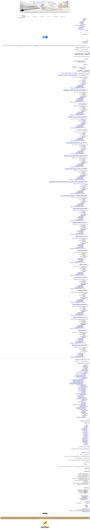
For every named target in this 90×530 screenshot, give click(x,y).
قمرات (81, 279)
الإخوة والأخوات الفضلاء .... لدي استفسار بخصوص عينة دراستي (73, 195)
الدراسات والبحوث (82, 378)
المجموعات (81, 21)
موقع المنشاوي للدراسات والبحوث (82, 372)
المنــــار (81, 224)
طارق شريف (85, 435)
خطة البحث (83, 391)
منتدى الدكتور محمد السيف (80, 408)
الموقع (84, 373)
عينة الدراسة (83, 392)
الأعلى (79, 363)
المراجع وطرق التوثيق (81, 397)
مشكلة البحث (83, 389)
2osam (82, 210)
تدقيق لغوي (83, 411)
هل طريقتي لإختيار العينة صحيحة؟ (79, 304)
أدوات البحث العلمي (84, 386)
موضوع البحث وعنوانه (81, 388)
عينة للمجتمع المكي (82, 330)
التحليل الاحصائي (82, 394)
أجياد (84, 414)
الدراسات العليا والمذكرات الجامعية (77, 379)
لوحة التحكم (85, 365)
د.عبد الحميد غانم (85, 437)
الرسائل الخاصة (85, 366)
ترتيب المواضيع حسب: (86, 458)
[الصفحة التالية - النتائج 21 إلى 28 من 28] (82, 47)
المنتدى (23, 16)
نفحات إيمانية (83, 402)
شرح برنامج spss (80, 396)
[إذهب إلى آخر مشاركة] (74, 87)
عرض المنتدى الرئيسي (81, 61)
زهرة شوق (81, 306)
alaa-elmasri (81, 144)
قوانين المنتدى (87, 501)
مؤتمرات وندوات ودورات (81, 384)
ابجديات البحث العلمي (81, 387)
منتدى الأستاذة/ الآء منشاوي (80, 407)
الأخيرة (79, 47)
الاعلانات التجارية (85, 410)
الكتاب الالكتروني (82, 385)
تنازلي (85, 464)
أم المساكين (85, 434)
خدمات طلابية (83, 412)
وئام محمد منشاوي (84, 428)
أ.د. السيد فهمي (85, 438)
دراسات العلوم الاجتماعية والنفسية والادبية (76, 382)
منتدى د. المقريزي (82, 409)
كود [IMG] (86, 497)
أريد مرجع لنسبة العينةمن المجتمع (79, 317)
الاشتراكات (86, 367)
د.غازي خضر (85, 431)
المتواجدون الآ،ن (80, 29)
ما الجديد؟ (23, 15)
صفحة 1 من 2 (87, 47)
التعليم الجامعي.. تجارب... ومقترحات (79, 404)
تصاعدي (84, 463)
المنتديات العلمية (85, 377)
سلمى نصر (81, 238)
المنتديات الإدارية (85, 415)
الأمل (82, 252)
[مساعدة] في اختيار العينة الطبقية (79, 222)
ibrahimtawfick (85, 441)
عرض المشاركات (74, 67)
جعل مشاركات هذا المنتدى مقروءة (79, 60)
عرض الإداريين (80, 28)
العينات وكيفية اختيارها (81, 250)
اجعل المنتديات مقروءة (79, 25)
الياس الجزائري (85, 432)
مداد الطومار (80, 197)
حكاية (82, 170)
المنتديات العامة (85, 399)
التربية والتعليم (82, 405)
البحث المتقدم (85, 34)
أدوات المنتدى (86, 58)
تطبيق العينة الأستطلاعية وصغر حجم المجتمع (73, 155)
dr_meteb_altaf (85, 444)
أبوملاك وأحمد (80, 319)
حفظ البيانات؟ (64, 5)
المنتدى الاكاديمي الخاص (83, 406)
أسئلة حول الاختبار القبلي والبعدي (79, 208)
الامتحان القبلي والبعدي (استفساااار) (79, 345)
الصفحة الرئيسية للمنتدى (83, 370)
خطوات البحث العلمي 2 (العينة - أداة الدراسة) (67, 75)
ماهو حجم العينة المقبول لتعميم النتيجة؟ (74, 142)
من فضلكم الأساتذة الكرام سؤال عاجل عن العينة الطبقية (74, 89)
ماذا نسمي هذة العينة (82, 129)
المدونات (86, 30)
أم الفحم (86, 426)
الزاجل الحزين (80, 292)
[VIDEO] (86, 498)
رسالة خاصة (81, 218)
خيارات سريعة (83, 26)
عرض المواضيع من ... (86, 454)
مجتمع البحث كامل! (82, 103)
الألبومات (81, 22)
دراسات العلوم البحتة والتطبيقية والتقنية (76, 383)
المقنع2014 (81, 157)
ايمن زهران (86, 433)
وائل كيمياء (86, 436)
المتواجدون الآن (85, 368)
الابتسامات (86, 496)
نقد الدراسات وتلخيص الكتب (80, 398)
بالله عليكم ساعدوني (79, 236)
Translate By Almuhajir (86, 511)
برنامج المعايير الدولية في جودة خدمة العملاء (77, 116)
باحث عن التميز (85, 440)
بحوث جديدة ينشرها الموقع (80, 376)
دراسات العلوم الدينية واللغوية (78, 381)
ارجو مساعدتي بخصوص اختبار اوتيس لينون (74, 168)
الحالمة (81, 105)
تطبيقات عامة (83, 24)
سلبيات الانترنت (80, 401)
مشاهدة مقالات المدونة (79, 86)
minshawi (81, 77)
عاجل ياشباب (80, 290)
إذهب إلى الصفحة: (84, 49)
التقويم (84, 19)
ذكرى (82, 266)
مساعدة (66, 2)
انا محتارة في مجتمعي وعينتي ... (79, 277)
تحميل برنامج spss (80, 395)
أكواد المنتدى (85, 495)
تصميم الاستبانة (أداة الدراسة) (80, 393)
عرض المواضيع (81, 67)
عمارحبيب (86, 430)
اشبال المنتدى (83, 403)
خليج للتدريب (80, 118)
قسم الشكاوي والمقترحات (80, 417)
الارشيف (83, 416)
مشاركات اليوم (80, 27)
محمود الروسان (85, 439)
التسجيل (66, 1)
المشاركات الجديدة (21, 17)
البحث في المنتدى (85, 64)
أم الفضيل (81, 332)
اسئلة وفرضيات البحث (81, 390)
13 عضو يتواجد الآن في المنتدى (84, 448)
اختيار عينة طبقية (82, 264)
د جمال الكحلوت (85, 429)
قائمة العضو (81, 23)
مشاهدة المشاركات (80, 85)
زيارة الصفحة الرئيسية (79, 100)
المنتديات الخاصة (85, 413)
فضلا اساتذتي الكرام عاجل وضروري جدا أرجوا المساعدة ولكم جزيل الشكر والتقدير (66, 181)
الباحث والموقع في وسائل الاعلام (79, 375)
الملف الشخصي (80, 84)
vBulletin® (83, 509)
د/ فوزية (86, 443)
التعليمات (83, 18)
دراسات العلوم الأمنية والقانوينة (78, 380)
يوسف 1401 (85, 427)
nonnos (81, 183)
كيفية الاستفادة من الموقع (81, 374)
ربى (82, 131)
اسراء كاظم (85, 442)
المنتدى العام (83, 400)
